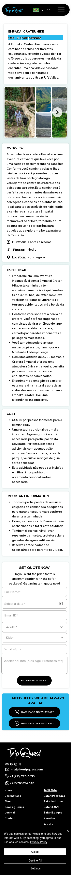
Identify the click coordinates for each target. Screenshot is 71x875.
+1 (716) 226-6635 (22, 776)
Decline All (35, 860)
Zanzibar (49, 818)
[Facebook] (11, 764)
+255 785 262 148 (22, 783)
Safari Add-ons (53, 801)
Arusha (48, 824)
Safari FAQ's (51, 807)
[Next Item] (57, 112)
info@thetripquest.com (26, 769)
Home (8, 790)
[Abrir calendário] (61, 603)
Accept (35, 852)
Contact (10, 818)
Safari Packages (54, 795)
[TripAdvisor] (7, 764)
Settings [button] (36, 868)
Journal (10, 812)
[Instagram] (15, 764)
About (9, 801)
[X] (20, 764)
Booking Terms (14, 807)
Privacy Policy (38, 842)
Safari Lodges (53, 812)
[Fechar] (65, 833)
